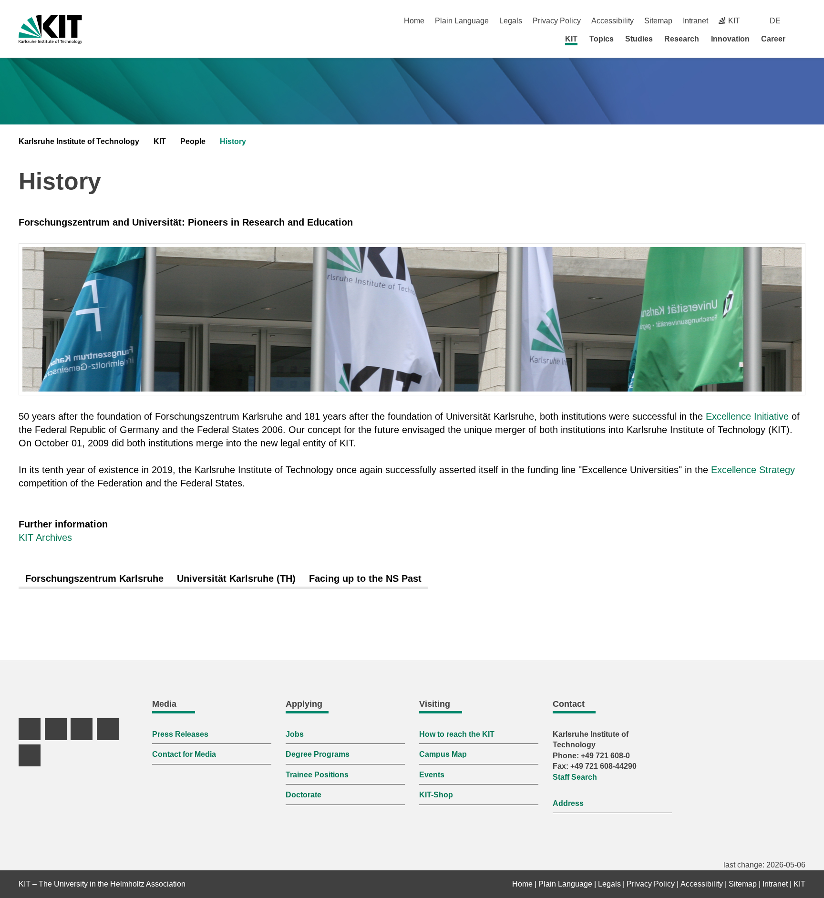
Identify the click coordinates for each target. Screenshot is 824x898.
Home (414, 21)
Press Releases (180, 734)
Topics (601, 39)
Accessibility (612, 21)
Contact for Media (184, 754)
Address (568, 803)
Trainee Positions (317, 775)
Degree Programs (318, 754)
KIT (571, 39)
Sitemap (658, 21)
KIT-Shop (436, 795)
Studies (639, 39)
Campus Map (443, 754)
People (193, 141)
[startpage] (802, 38)
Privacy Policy (557, 21)
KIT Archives (45, 537)
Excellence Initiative (747, 416)
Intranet (695, 21)
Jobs (295, 734)
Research (681, 39)
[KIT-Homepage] (50, 29)
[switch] (801, 20)
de (775, 21)
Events (431, 775)
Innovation (730, 39)
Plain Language (462, 21)
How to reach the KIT (456, 734)
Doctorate (303, 795)
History (233, 141)
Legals (510, 21)
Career (773, 39)
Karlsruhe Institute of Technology (79, 141)
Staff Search (575, 777)
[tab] (94, 579)
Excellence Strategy (753, 469)
